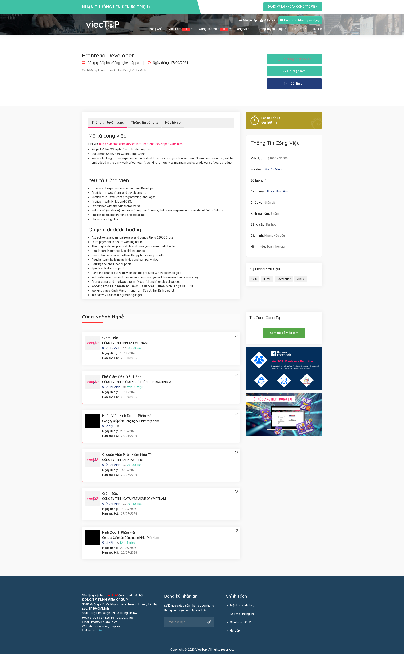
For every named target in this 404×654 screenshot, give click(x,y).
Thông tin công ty (144, 123)
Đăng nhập (250, 20)
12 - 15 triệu (127, 542)
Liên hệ (317, 29)
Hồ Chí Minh (273, 169)
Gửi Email (297, 83)
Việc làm (178, 29)
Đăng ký (269, 20)
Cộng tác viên (212, 29)
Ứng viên (243, 29)
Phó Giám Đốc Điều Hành (121, 377)
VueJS (300, 279)
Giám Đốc (110, 338)
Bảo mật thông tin (242, 614)
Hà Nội (109, 426)
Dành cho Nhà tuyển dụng (302, 20)
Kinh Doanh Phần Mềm (119, 532)
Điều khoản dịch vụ (242, 605)
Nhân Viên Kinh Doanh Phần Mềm (128, 416)
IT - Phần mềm (277, 191)
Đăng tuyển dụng (271, 29)
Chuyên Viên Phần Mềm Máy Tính (128, 454)
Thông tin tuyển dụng (108, 123)
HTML (267, 279)
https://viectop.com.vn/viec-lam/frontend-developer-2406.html (141, 144)
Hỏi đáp (235, 630)
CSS (254, 279)
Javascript (284, 279)
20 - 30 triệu (134, 465)
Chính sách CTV (240, 622)
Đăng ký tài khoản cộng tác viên (293, 6)
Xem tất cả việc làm (284, 333)
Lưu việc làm (296, 71)
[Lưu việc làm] (236, 336)
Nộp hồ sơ (173, 123)
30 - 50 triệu (134, 348)
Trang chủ (155, 29)
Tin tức (297, 29)
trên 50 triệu (135, 387)
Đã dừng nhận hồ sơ (296, 59)
